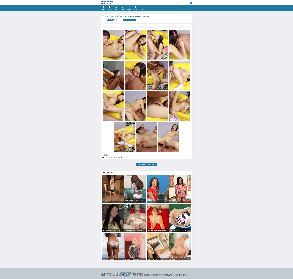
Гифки (142, 9)
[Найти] (191, 3)
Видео (122, 9)
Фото (116, 9)
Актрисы (135, 9)
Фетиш (129, 20)
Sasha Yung (110, 20)
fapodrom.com (108, 2)
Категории (110, 9)
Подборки (129, 9)
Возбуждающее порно (127, 272)
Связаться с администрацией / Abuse (110, 270)
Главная (103, 9)
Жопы (124, 20)
